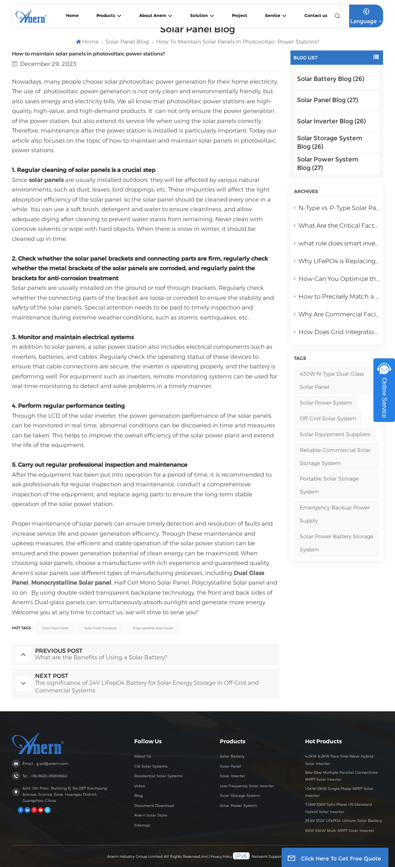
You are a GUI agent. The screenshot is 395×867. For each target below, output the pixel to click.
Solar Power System (326, 402)
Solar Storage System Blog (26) (329, 142)
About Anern (152, 15)
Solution (199, 15)
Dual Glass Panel (55, 628)
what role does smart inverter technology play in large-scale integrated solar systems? (339, 243)
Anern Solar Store (150, 815)
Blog (138, 795)
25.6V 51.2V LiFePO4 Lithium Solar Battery (343, 820)
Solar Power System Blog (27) (327, 163)
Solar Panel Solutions (100, 628)
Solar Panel (230, 766)
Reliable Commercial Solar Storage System (335, 457)
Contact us (315, 15)
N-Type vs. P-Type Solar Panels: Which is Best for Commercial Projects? (339, 208)
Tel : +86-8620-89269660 (44, 776)
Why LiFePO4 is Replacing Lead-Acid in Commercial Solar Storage (339, 261)
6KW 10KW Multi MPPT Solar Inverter (339, 830)
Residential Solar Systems (158, 776)
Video (139, 786)
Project (239, 15)
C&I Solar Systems (150, 766)
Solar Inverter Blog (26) (331, 121)
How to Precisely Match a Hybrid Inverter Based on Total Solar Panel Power (339, 296)
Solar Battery (232, 756)
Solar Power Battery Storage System (336, 543)
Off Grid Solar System (328, 418)
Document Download (154, 805)
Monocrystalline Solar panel (71, 582)
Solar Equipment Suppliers (335, 434)
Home (72, 15)
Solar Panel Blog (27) (327, 100)
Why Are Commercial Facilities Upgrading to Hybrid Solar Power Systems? (339, 314)
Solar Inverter (232, 776)
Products (105, 15)
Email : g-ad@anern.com (45, 763)
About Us (142, 756)
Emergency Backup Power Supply (335, 514)
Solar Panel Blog (127, 41)
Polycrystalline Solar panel (153, 628)
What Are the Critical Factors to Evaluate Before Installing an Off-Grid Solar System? (339, 225)
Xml (204, 857)
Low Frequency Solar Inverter (247, 786)
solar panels (46, 179)
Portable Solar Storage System (329, 485)
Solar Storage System (240, 795)
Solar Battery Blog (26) (330, 78)
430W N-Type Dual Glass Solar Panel (332, 380)
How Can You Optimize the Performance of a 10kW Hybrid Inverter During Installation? (339, 278)
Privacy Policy (221, 857)
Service (272, 15)
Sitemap (142, 825)
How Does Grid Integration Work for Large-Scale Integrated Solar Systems (339, 332)
